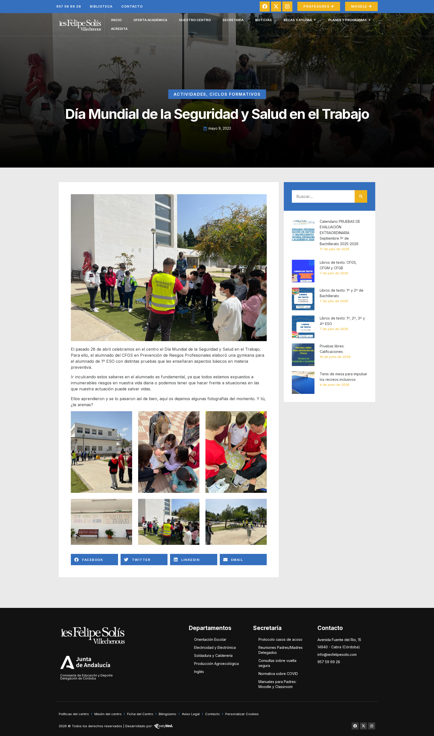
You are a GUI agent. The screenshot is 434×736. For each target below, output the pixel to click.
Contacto (132, 6)
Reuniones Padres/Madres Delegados (280, 650)
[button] (94, 559)
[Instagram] (287, 7)
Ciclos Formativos (235, 94)
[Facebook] (265, 7)
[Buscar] (361, 196)
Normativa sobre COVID (278, 673)
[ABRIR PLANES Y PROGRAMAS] (369, 20)
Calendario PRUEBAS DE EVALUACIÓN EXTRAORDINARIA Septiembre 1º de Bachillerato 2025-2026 (340, 232)
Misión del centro (108, 714)
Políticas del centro (74, 714)
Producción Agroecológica (216, 663)
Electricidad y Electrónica (215, 647)
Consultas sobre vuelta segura (277, 663)
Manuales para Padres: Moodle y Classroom (277, 684)
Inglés (199, 671)
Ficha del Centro (140, 714)
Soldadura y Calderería (213, 655)
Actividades (190, 94)
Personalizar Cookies (242, 714)
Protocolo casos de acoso (280, 639)
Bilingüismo (167, 714)
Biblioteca (101, 6)
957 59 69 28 (68, 6)
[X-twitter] (276, 7)
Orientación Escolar (210, 639)
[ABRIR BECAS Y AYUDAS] (314, 20)
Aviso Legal (191, 714)
